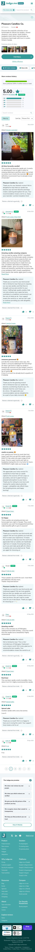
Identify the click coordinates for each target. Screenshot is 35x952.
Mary (7, 614)
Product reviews (5, 844)
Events (3, 886)
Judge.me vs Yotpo (24, 886)
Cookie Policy (16, 949)
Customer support (6, 865)
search (31, 10)
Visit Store (17, 57)
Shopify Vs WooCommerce (26, 867)
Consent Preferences (26, 949)
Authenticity (18, 947)
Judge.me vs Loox (23, 883)
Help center (4, 891)
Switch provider (23, 894)
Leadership (4, 907)
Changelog (4, 897)
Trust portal (4, 870)
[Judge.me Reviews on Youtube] (20, 836)
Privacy (11, 947)
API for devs (4, 894)
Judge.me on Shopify (24, 862)
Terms (6, 947)
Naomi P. (9, 318)
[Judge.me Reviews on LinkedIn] (16, 836)
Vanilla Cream (10, 323)
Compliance (25, 947)
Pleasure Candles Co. (12, 23)
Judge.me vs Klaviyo (24, 891)
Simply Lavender (11, 130)
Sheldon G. (9, 212)
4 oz (7, 746)
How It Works (17, 825)
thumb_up (23, 205)
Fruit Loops (10, 416)
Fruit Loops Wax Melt (13, 217)
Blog (2, 883)
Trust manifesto (5, 873)
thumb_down (30, 205)
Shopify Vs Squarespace (25, 870)
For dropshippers (23, 844)
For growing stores (24, 849)
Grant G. (8, 666)
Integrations (4, 854)
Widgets (3, 852)
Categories (4, 920)
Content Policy (7, 949)
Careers (3, 910)
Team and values (6, 905)
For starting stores (23, 846)
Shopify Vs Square (24, 873)
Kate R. (8, 741)
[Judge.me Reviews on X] (12, 836)
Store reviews (5, 846)
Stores (3, 918)
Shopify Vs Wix (23, 875)
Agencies (3, 889)
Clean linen (10, 511)
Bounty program (23, 906)
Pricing (3, 862)
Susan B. (8, 506)
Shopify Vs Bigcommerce (25, 865)
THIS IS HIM (10, 571)
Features (3, 849)
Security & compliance (7, 867)
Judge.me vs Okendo (24, 889)
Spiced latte (10, 702)
